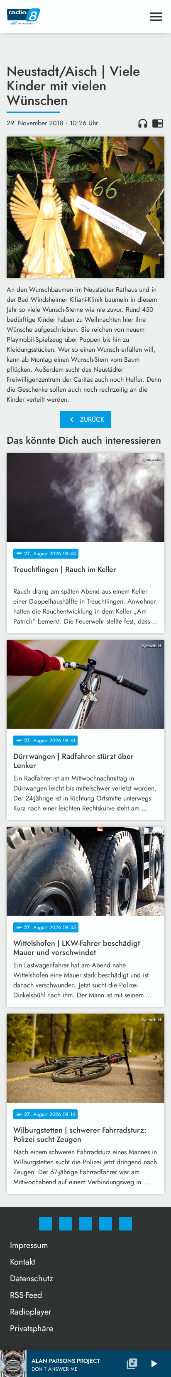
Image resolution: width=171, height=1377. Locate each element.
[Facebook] (45, 1223)
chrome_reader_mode (158, 123)
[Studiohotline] (105, 1223)
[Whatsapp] (85, 1223)
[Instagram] (65, 1223)
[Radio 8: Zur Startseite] (75, 16)
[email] (125, 1223)
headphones (143, 123)
